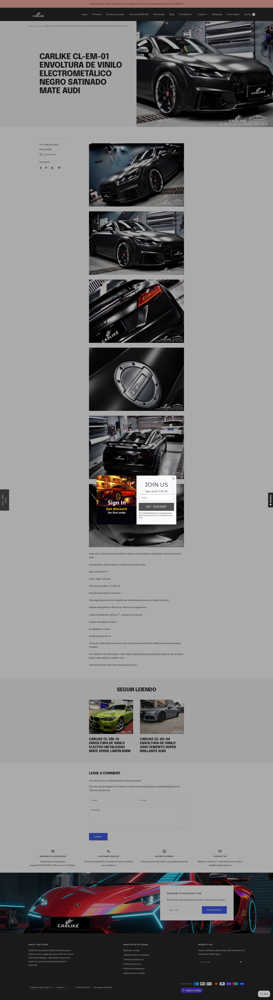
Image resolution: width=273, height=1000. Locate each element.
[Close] (173, 478)
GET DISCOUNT (156, 506)
